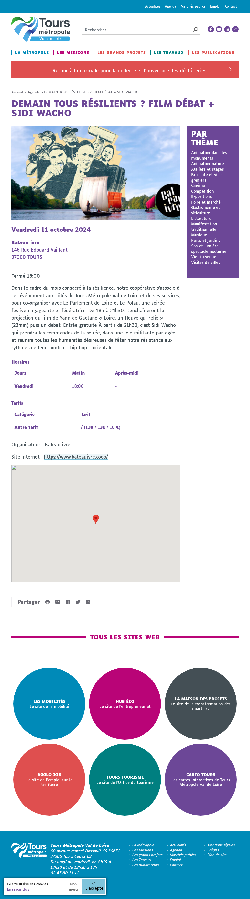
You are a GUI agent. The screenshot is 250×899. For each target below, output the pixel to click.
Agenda (170, 6)
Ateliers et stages (207, 169)
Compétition (202, 191)
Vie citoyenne (203, 256)
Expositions (201, 196)
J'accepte (94, 888)
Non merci (73, 887)
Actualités (152, 6)
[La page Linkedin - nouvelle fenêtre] (227, 29)
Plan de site (217, 855)
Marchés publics (193, 6)
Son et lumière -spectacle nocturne (208, 248)
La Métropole (32, 52)
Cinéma (198, 185)
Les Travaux (169, 52)
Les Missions (73, 52)
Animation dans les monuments (209, 155)
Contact (231, 6)
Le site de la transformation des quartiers (201, 703)
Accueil (17, 92)
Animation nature (207, 163)
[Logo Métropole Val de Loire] (29, 859)
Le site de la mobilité (49, 704)
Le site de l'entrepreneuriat (124, 704)
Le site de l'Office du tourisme (124, 779)
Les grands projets (121, 52)
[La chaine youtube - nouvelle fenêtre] (219, 29)
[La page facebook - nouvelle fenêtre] (211, 29)
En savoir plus (18, 889)
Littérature (201, 218)
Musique (199, 234)
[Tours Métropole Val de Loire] (40, 29)
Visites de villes (205, 262)
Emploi (215, 6)
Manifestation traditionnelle (204, 226)
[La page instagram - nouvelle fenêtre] (235, 29)
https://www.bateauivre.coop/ (76, 457)
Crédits (213, 850)
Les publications (213, 52)
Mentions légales (221, 845)
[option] (49, 704)
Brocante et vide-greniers (207, 177)
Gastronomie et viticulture (205, 210)
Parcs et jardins (205, 240)
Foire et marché (205, 202)
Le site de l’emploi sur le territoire (49, 779)
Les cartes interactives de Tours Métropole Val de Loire (200, 779)
